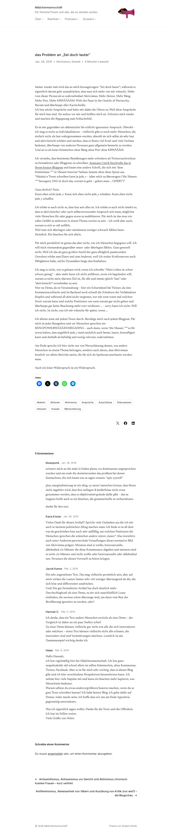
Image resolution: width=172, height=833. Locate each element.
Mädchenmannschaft (48, 7)
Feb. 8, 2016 (62, 650)
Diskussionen (124, 402)
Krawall (55, 408)
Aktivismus (63, 61)
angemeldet (55, 753)
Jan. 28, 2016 (68, 462)
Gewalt (76, 61)
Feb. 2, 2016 (71, 568)
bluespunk (52, 462)
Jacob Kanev (54, 568)
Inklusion (41, 408)
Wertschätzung (72, 408)
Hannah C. (52, 611)
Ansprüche (88, 402)
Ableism (41, 402)
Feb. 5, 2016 (68, 611)
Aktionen (55, 402)
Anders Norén (129, 825)
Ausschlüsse (105, 402)
